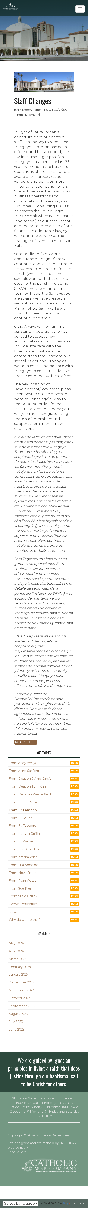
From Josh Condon (24, 849)
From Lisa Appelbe (23, 865)
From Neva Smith (22, 873)
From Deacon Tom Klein (28, 786)
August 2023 (18, 1014)
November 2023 (21, 990)
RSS (73, 762)
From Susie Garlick (23, 896)
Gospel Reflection (23, 904)
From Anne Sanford (24, 771)
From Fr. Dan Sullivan (25, 802)
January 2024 (19, 974)
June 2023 (17, 1029)
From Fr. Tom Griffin (24, 833)
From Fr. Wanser (21, 841)
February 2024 (20, 967)
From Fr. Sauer (20, 818)
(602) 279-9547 (63, 1103)
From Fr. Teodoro (22, 825)
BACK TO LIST (27, 742)
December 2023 (21, 982)
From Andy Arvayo (23, 763)
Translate (78, 1203)
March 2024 (18, 959)
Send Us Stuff (17, 1152)
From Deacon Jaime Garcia (30, 779)
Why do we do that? (25, 920)
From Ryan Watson (23, 881)
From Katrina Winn (23, 857)
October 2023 (19, 998)
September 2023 (22, 1006)
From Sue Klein (21, 888)
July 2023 (16, 1022)
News (13, 912)
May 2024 (16, 943)
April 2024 (16, 951)
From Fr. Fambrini (23, 810)
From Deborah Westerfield (30, 794)
